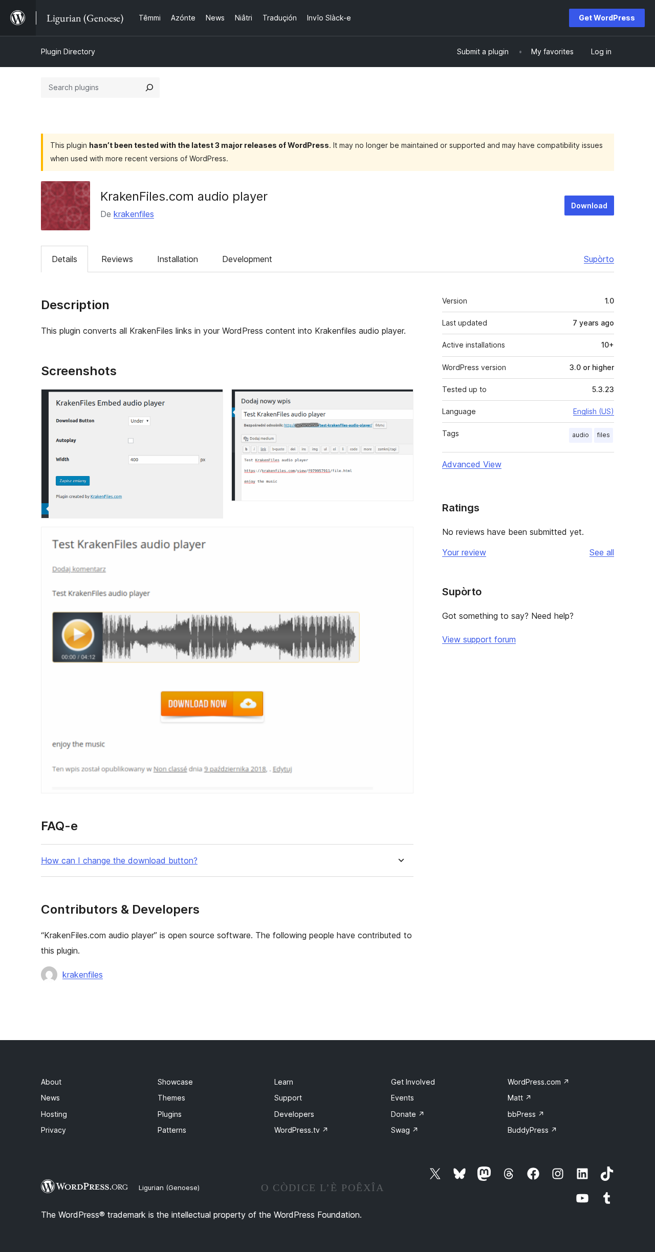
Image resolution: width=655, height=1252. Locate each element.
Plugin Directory (68, 51)
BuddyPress (532, 1130)
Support (288, 1097)
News (50, 1097)
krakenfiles (134, 214)
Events (402, 1097)
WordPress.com (539, 1081)
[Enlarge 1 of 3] (209, 403)
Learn (283, 1081)
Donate (408, 1114)
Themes (171, 1097)
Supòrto (599, 259)
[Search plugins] (149, 87)
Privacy (53, 1130)
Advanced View (471, 464)
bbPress (526, 1114)
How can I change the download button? (119, 861)
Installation (177, 259)
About (51, 1081)
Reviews (117, 259)
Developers (294, 1114)
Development (247, 259)
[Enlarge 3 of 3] (400, 540)
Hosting (54, 1114)
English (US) (593, 411)
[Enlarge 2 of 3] (400, 403)
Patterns (172, 1130)
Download (589, 205)
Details (64, 259)
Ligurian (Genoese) (169, 1187)
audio (580, 435)
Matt (520, 1097)
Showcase (175, 1081)
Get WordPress (607, 17)
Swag (405, 1130)
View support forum (479, 639)
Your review (464, 552)
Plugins (170, 1114)
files (603, 435)
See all (602, 552)
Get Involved (413, 1081)
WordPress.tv (301, 1130)
